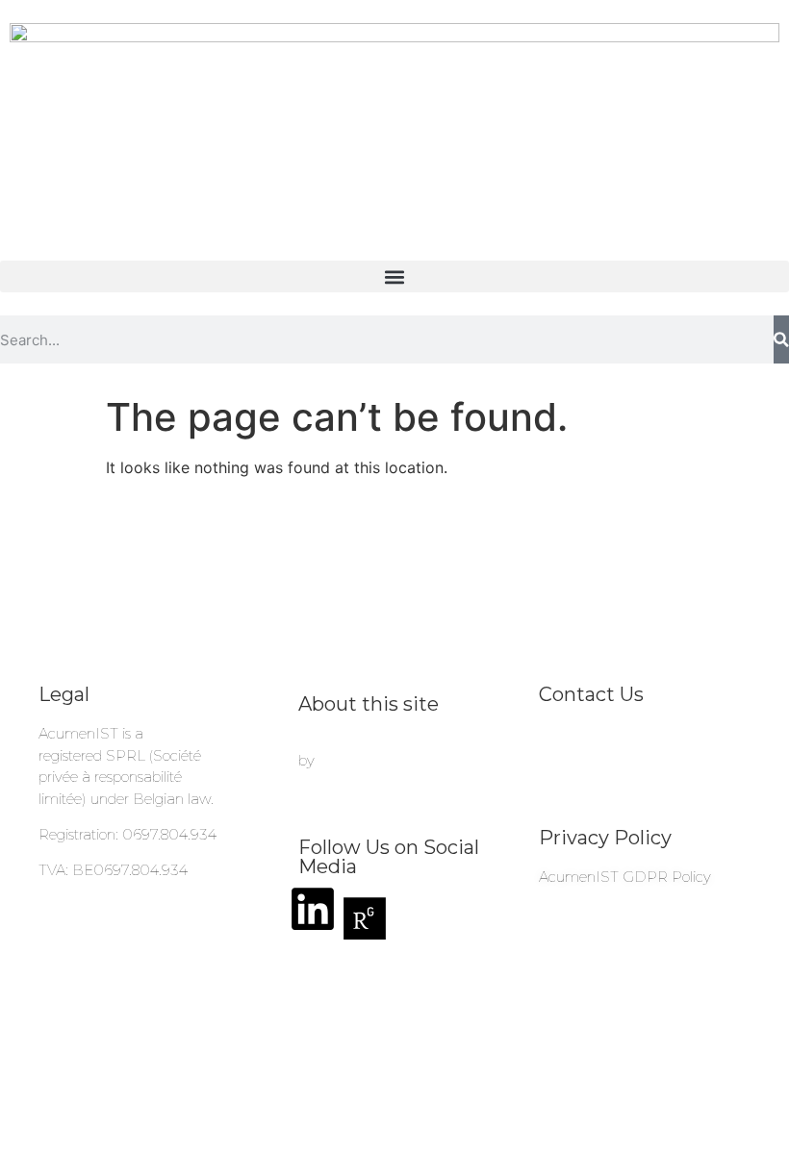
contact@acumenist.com (622, 733)
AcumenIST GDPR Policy (625, 876)
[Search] (781, 339)
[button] (394, 276)
